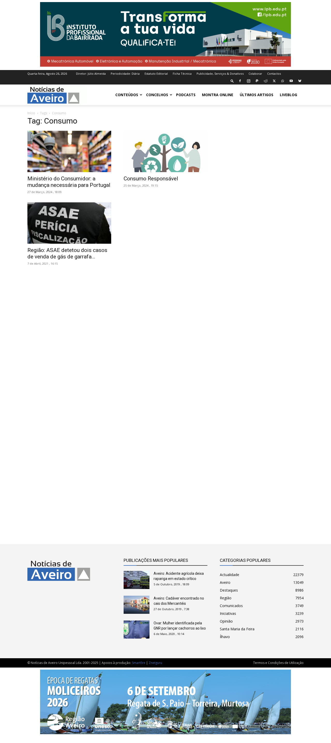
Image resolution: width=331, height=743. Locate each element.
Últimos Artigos (256, 94)
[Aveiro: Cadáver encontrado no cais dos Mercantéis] (136, 605)
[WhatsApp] (283, 81)
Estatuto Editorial (156, 73)
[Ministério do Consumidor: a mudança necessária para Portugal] (69, 151)
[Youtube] (291, 81)
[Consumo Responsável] (165, 151)
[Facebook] (240, 81)
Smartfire (138, 663)
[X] (274, 81)
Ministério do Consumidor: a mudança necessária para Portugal (68, 181)
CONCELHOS (157, 94)
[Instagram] (248, 81)
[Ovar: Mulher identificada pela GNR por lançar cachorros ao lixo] (136, 630)
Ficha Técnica (182, 73)
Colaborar (255, 73)
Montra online (217, 94)
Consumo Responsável (151, 178)
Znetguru (155, 663)
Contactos (274, 73)
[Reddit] (265, 81)
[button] (232, 81)
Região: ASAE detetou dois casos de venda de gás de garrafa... (67, 253)
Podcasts (185, 94)
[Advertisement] (262, 321)
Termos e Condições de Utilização (278, 663)
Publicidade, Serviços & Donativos (220, 73)
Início (31, 113)
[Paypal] (257, 81)
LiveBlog (288, 94)
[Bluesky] (300, 81)
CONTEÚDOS (126, 94)
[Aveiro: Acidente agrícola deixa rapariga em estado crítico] (136, 580)
